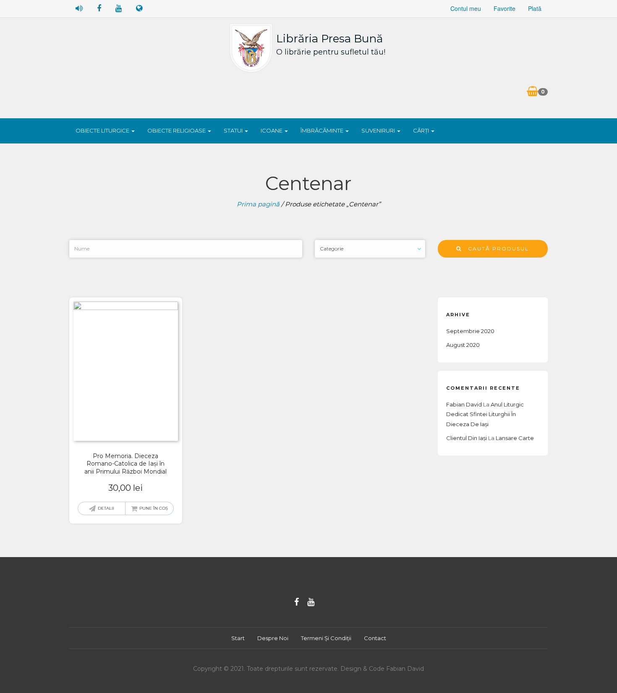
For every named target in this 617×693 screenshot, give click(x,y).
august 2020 (463, 344)
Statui (234, 130)
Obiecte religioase (177, 130)
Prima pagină (258, 204)
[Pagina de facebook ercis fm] (99, 8)
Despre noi (272, 638)
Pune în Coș (153, 508)
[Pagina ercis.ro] (139, 8)
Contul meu (465, 8)
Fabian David (464, 404)
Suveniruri (378, 130)
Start (238, 638)
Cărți (421, 130)
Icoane (272, 130)
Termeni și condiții (326, 638)
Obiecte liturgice (103, 130)
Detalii (106, 508)
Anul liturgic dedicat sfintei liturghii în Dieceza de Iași (485, 414)
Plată (534, 8)
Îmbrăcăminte (323, 130)
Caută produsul (495, 248)
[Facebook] (296, 602)
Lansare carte (515, 438)
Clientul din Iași (466, 438)
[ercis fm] (79, 8)
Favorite (504, 8)
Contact (375, 638)
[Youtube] (310, 602)
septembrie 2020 (470, 331)
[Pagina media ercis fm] (118, 8)
